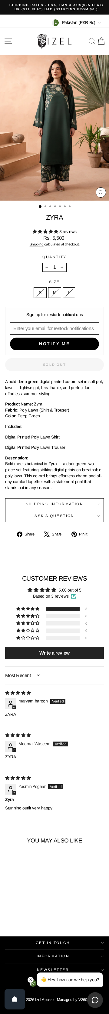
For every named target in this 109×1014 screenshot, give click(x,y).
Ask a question (54, 516)
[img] (18, 692)
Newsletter (53, 970)
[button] (46, 231)
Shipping (37, 244)
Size (54, 282)
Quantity (54, 257)
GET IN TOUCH (53, 943)
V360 (82, 999)
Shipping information (54, 504)
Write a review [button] (54, 652)
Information (53, 956)
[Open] (15, 999)
